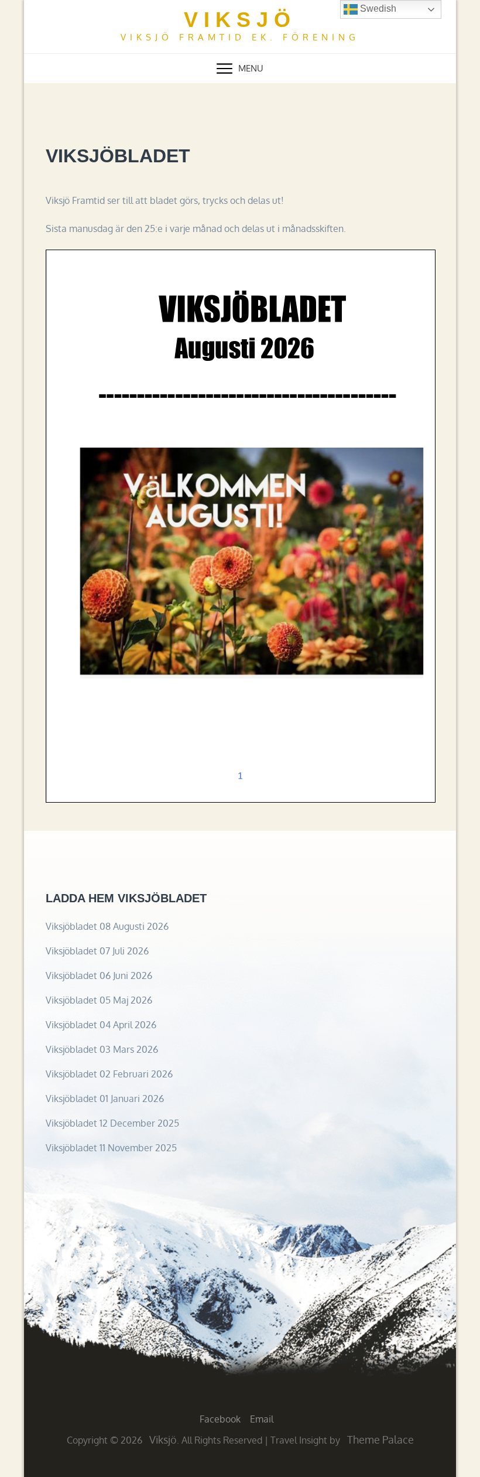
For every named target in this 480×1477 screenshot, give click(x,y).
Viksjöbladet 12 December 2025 (112, 1123)
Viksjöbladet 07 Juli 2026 (97, 951)
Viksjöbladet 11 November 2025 (111, 1148)
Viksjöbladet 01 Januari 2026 (105, 1098)
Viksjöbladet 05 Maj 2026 (99, 1000)
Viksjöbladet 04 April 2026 (101, 1025)
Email (261, 1419)
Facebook (220, 1419)
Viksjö (240, 20)
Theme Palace (380, 1439)
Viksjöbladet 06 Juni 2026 (99, 975)
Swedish (377, 8)
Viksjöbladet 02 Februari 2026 (109, 1074)
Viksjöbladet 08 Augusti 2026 (107, 926)
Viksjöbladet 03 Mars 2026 (102, 1049)
